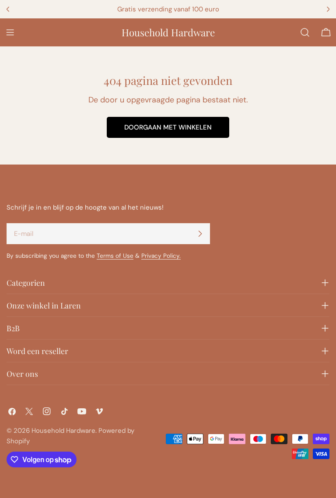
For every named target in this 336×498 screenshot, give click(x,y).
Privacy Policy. (161, 256)
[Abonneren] (200, 233)
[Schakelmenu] (10, 32)
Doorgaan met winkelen (168, 127)
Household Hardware (168, 32)
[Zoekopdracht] (305, 32)
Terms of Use (115, 256)
